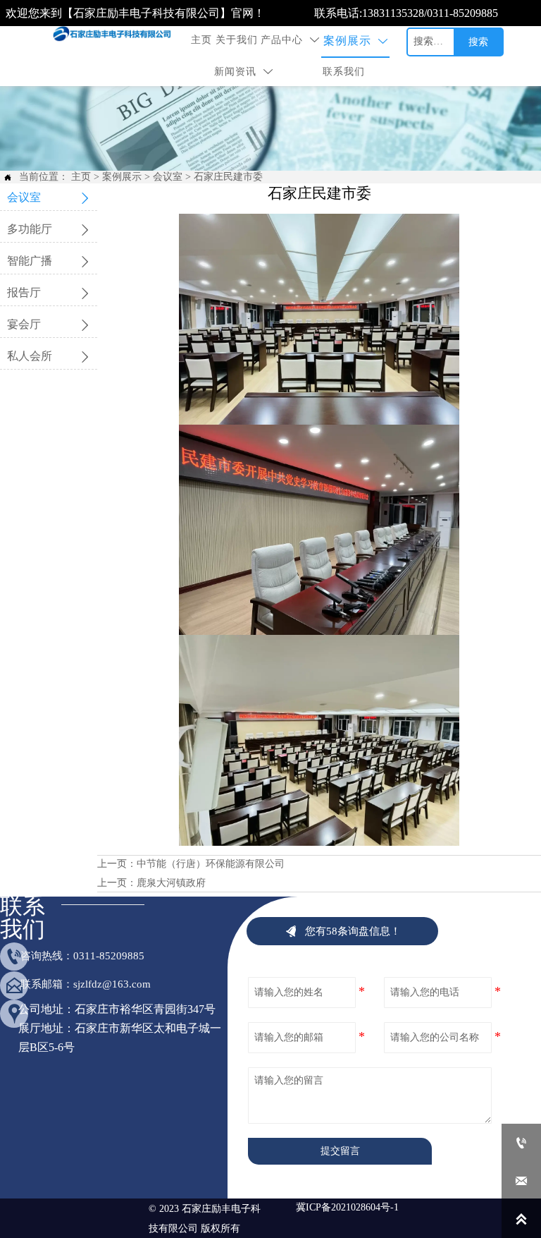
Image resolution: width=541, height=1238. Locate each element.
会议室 (167, 176)
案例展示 (122, 176)
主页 (81, 176)
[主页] (115, 34)
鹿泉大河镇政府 (171, 883)
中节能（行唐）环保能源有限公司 (211, 863)
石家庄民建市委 (228, 176)
